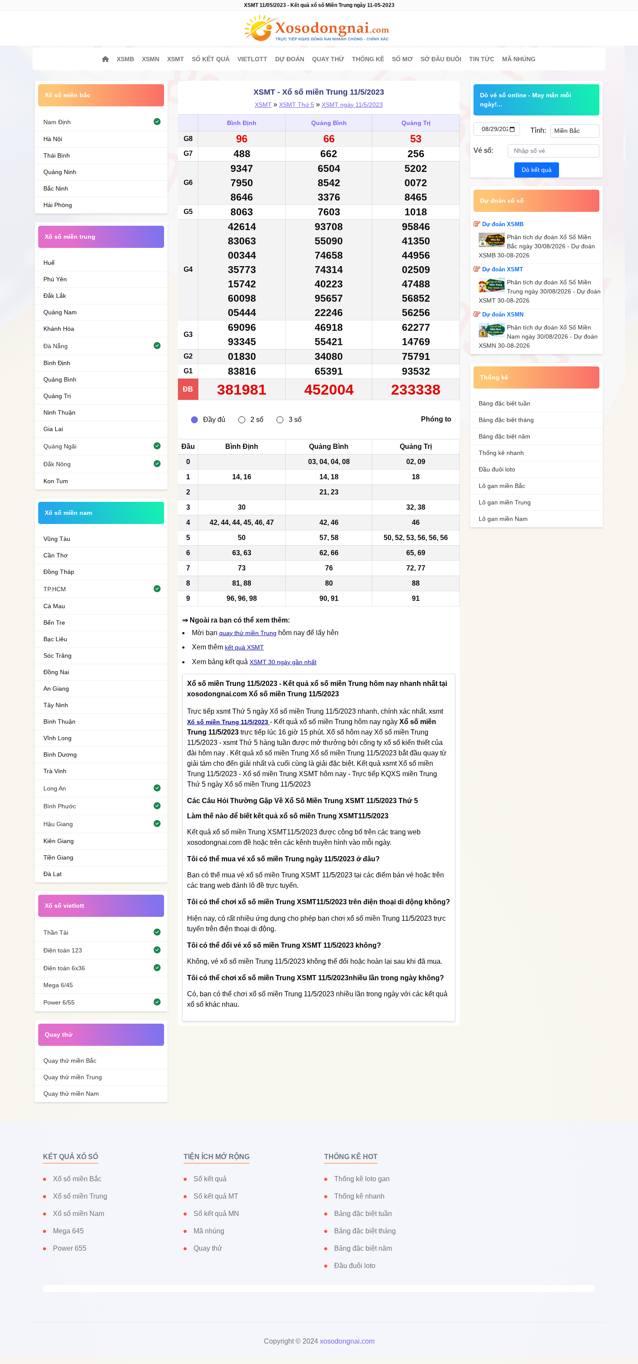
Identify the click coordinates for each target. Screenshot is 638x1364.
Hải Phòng (57, 204)
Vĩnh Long (57, 738)
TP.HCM (54, 589)
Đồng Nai (56, 672)
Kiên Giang (58, 840)
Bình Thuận (59, 721)
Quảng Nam (60, 312)
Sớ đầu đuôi (441, 59)
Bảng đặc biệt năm (504, 436)
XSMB (125, 59)
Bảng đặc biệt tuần (504, 403)
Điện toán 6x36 (64, 968)
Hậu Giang (58, 823)
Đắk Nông (57, 464)
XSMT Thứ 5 (296, 104)
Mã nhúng (519, 59)
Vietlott (252, 59)
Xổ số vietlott (64, 905)
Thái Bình (56, 155)
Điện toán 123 (62, 950)
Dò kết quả (537, 169)
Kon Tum (55, 481)
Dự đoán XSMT (502, 269)
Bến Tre (54, 622)
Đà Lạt (52, 873)
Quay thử (328, 59)
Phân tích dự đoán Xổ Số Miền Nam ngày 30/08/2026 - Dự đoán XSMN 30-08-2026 (538, 336)
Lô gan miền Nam (503, 518)
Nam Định (57, 122)
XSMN (150, 59)
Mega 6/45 (58, 985)
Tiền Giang (58, 857)
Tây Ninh (55, 705)
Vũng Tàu (56, 538)
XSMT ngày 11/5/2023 (352, 104)
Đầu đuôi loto (497, 469)
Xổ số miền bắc (67, 95)
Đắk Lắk (54, 295)
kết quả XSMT (244, 647)
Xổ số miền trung (70, 236)
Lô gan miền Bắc (502, 485)
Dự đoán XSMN (502, 314)
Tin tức (481, 59)
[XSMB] (105, 59)
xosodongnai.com (347, 1341)
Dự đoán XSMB (502, 224)
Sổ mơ (402, 59)
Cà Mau (54, 606)
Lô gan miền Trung (505, 502)
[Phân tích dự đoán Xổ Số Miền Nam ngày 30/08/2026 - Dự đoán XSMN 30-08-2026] (493, 330)
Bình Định (242, 122)
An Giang (56, 688)
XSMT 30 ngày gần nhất (283, 662)
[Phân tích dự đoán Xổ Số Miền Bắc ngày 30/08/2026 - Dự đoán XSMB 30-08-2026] (493, 240)
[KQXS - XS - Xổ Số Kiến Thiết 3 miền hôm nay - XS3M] (319, 28)
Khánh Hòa (58, 328)
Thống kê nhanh (501, 452)
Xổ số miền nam (68, 512)
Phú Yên (55, 279)
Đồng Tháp (58, 571)
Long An (54, 788)
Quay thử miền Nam (71, 1093)
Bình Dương (60, 754)
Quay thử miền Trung (72, 1077)
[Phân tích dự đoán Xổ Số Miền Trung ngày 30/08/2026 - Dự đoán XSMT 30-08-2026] (493, 285)
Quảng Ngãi (59, 446)
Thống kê (368, 59)
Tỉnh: (537, 130)
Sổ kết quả (211, 59)
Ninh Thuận (59, 412)
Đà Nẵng (55, 346)
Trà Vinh (54, 771)
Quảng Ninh (59, 171)
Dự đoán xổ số (502, 200)
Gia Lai (53, 428)
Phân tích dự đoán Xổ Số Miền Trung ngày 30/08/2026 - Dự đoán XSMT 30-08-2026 (540, 291)
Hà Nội (52, 138)
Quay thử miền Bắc (69, 1060)
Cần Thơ (55, 555)
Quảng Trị (416, 122)
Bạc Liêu (55, 639)
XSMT (175, 59)
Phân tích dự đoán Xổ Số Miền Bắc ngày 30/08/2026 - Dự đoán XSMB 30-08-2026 (537, 246)
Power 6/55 (59, 1002)
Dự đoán (289, 59)
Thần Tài (55, 932)
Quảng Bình (329, 122)
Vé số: (483, 150)
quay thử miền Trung (247, 632)
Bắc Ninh (55, 188)
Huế (49, 262)
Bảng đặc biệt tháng (506, 419)
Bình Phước (59, 806)
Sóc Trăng (57, 655)
